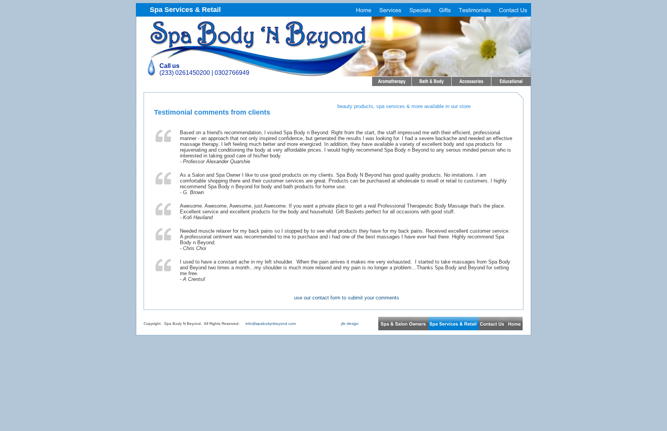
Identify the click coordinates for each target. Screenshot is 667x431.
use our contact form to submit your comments (346, 298)
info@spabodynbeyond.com (270, 323)
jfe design (349, 323)
